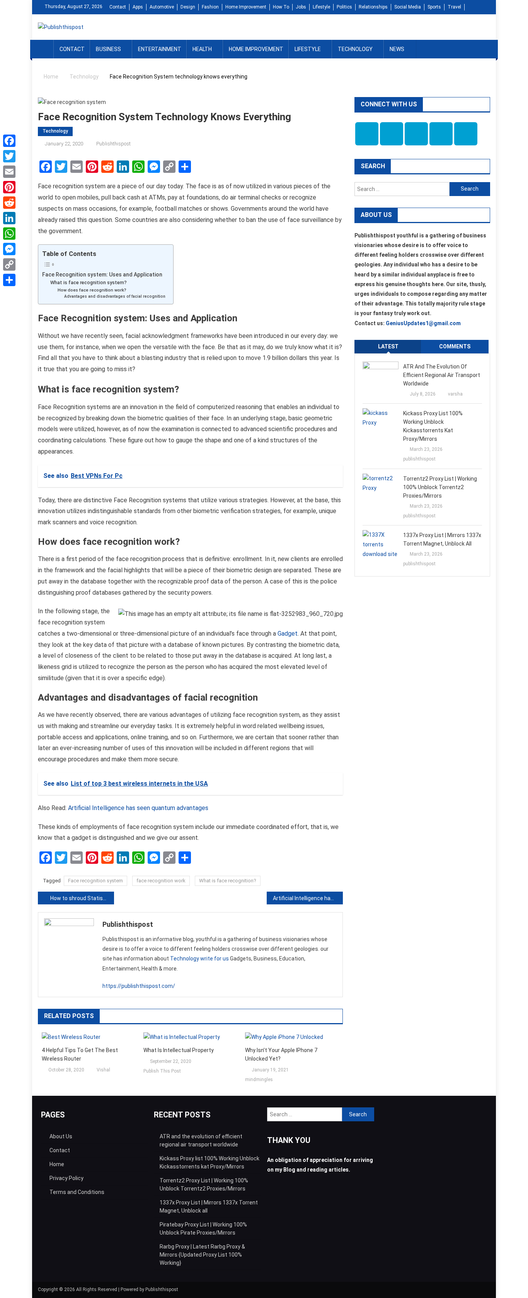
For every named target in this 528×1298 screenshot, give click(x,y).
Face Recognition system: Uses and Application (102, 274)
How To (281, 7)
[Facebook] (9, 140)
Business (108, 49)
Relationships (373, 7)
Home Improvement (245, 7)
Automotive (162, 7)
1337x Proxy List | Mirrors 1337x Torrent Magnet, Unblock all (442, 539)
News (397, 49)
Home (56, 1164)
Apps (138, 7)
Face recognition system (95, 881)
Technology (355, 49)
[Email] (9, 171)
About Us (60, 1136)
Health (202, 49)
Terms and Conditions (76, 1192)
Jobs (301, 7)
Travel (454, 7)
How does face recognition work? (92, 290)
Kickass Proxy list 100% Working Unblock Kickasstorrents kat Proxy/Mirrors (433, 426)
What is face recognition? (227, 881)
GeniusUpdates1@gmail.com (423, 323)
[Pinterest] (9, 187)
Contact (117, 7)
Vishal (103, 1070)
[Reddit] (9, 202)
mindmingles (259, 1079)
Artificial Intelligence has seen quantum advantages (138, 808)
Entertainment (159, 49)
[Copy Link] (9, 264)
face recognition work (161, 881)
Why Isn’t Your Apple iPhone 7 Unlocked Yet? (281, 1054)
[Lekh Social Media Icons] (366, 133)
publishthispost (113, 144)
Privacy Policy (66, 1178)
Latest (388, 346)
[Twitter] (9, 156)
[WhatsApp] (9, 233)
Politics (344, 7)
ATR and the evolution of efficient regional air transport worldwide (441, 375)
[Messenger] (9, 249)
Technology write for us (199, 958)
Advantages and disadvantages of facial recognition (114, 296)
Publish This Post (162, 1071)
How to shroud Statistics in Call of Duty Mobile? (82, 898)
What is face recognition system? (88, 282)
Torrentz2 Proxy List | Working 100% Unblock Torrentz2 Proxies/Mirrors (440, 487)
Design (188, 7)
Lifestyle (321, 7)
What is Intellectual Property (178, 1050)
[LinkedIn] (9, 218)
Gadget (288, 633)
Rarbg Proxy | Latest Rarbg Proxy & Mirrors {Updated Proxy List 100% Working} (202, 1254)
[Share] (9, 280)
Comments (454, 346)
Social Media (407, 7)
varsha (455, 394)
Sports (434, 7)
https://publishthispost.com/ (138, 986)
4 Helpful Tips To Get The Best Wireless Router (80, 1054)
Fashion (210, 7)
